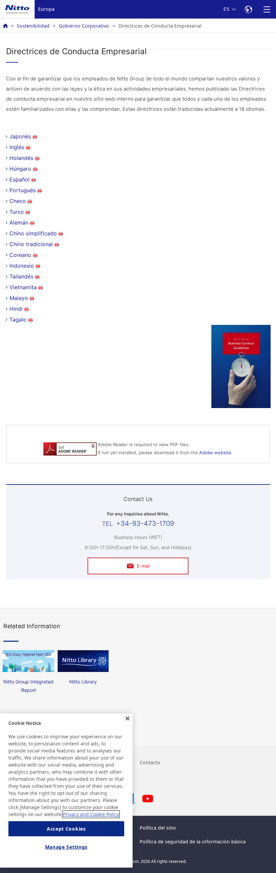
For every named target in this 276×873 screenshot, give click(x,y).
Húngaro (20, 168)
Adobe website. (216, 452)
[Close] (127, 718)
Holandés (21, 158)
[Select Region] (248, 9)
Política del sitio (158, 828)
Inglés (16, 147)
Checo (17, 201)
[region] (66, 790)
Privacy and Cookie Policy (91, 814)
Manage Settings (66, 847)
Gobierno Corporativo (84, 26)
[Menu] (266, 9)
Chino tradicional (31, 244)
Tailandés (21, 276)
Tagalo (18, 319)
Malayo (18, 298)
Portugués (22, 190)
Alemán (18, 222)
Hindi (16, 308)
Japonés (20, 136)
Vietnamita (23, 287)
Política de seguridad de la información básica (193, 841)
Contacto (150, 762)
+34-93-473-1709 (145, 523)
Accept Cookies (66, 829)
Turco (16, 211)
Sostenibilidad (33, 26)
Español (19, 179)
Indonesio (21, 265)
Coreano (20, 254)
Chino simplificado (33, 233)
